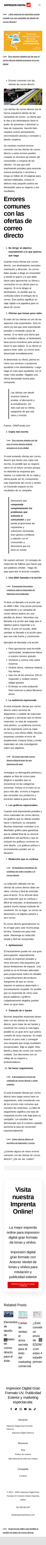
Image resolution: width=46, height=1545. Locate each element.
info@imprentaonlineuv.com (23, 1515)
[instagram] (20, 1409)
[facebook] (11, 1409)
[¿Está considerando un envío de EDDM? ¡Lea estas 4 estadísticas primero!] (37, 1312)
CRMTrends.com (21, 425)
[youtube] (25, 1409)
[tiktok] (35, 1409)
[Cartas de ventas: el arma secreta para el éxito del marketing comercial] (23, 1312)
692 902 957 (25, 1507)
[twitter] (16, 1409)
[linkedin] (30, 1409)
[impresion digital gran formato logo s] (17, 3)
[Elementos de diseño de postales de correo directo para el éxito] (8, 1312)
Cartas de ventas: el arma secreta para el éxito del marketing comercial (24, 1344)
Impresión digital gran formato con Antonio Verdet (22, 1257)
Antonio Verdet (24, 1496)
